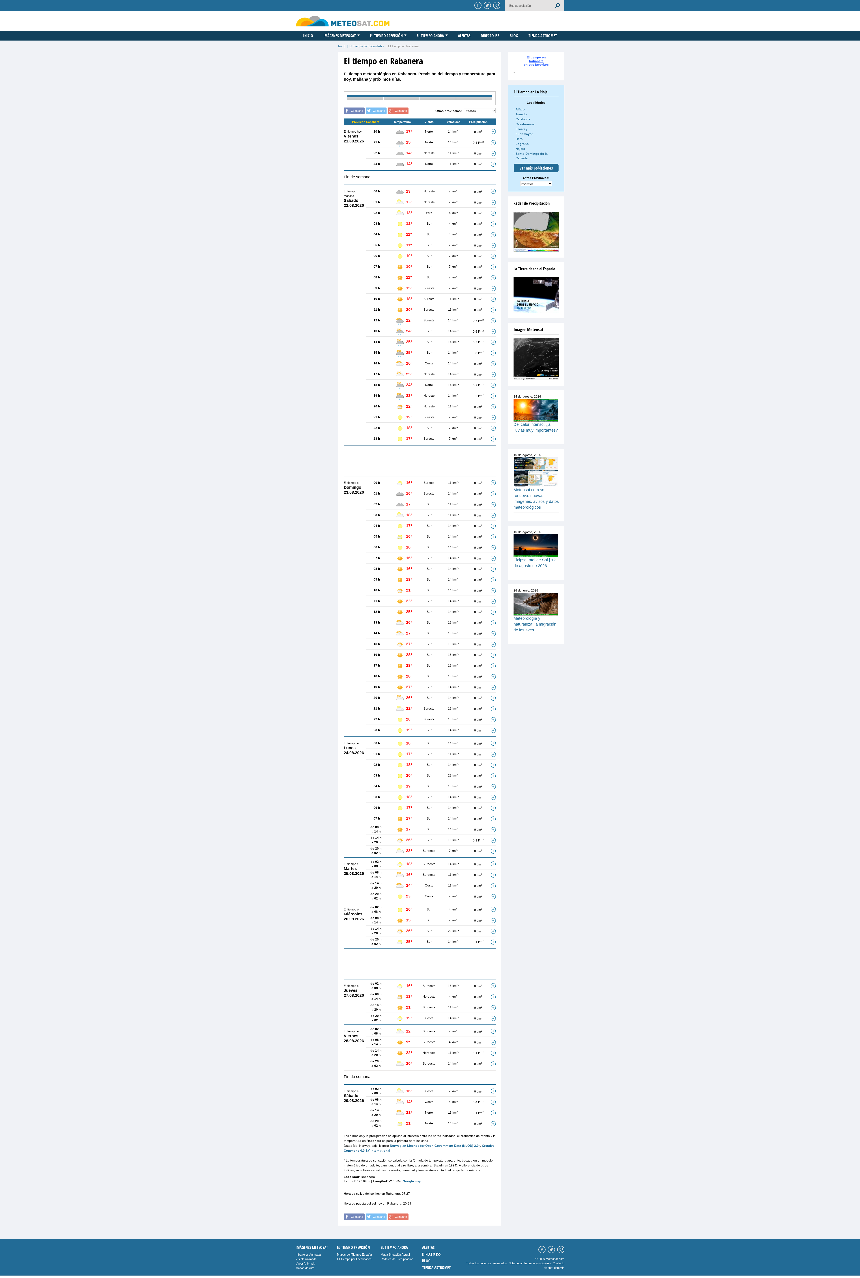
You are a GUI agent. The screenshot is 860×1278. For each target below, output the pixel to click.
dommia (559, 1267)
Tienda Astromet (542, 35)
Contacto (558, 1263)
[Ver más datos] (493, 131)
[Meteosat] (536, 359)
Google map (412, 1181)
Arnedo (521, 114)
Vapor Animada (305, 1263)
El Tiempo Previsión (386, 35)
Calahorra (523, 119)
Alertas (464, 35)
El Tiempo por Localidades (366, 46)
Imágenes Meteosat (339, 35)
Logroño (522, 144)
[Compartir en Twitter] (486, 5)
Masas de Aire (305, 1268)
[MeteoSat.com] (343, 20)
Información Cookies (537, 1263)
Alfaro (520, 109)
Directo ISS (490, 35)
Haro (519, 139)
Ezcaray (521, 129)
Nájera (520, 149)
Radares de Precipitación (397, 1259)
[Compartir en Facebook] (477, 5)
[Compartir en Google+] (496, 5)
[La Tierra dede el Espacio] (536, 295)
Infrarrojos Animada (308, 1254)
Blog (514, 35)
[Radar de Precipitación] (536, 232)
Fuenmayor (524, 134)
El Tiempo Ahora (430, 35)
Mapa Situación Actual (395, 1254)
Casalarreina (525, 124)
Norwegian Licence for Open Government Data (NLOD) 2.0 (434, 1145)
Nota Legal (515, 1263)
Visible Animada (306, 1259)
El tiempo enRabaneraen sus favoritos (536, 61)
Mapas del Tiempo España (354, 1254)
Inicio (308, 35)
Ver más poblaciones (536, 168)
